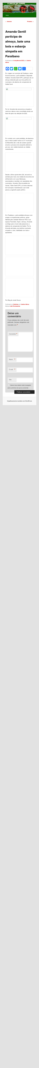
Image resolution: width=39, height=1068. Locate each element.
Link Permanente (15, 984)
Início (7, 15)
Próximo (30, 21)
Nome (12, 1037)
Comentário (13, 1012)
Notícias (15, 983)
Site (10, 1058)
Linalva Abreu (25, 983)
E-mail (12, 1047)
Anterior (8, 21)
